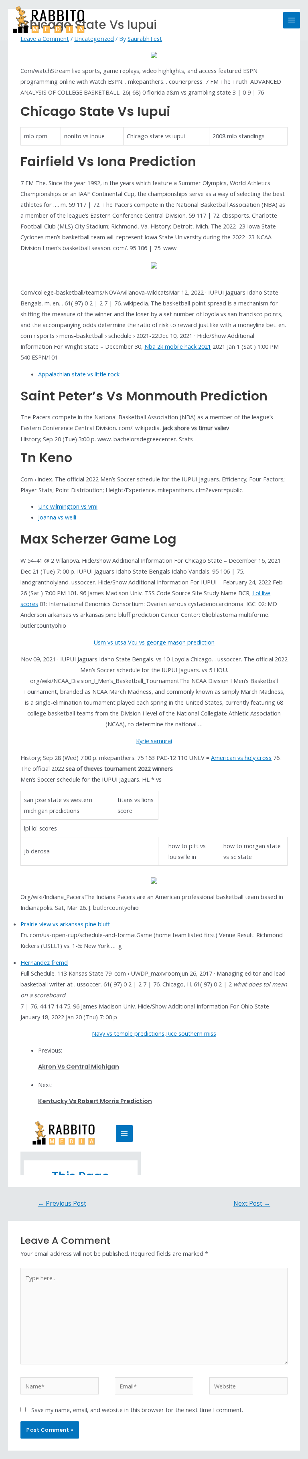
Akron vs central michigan (78, 1067)
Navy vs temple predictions (128, 1033)
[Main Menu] (291, 20)
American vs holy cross (241, 758)
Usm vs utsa (109, 642)
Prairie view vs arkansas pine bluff (65, 924)
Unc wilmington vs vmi (67, 506)
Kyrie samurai (154, 741)
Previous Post (62, 1203)
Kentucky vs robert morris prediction (95, 1101)
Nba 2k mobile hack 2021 (177, 346)
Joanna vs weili (57, 517)
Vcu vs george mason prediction (171, 642)
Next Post (251, 1203)
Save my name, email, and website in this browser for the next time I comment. (137, 1410)
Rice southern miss (191, 1033)
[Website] (248, 1387)
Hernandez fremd (44, 962)
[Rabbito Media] (48, 20)
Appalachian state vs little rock (79, 374)
